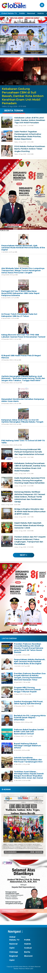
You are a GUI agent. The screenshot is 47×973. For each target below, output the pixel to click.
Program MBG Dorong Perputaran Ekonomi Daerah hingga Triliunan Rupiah (27, 689)
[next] (44, 83)
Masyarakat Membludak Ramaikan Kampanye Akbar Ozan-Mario (22, 400)
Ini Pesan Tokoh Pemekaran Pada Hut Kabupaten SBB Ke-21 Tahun (19, 315)
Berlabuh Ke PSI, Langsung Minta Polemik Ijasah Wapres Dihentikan (30, 718)
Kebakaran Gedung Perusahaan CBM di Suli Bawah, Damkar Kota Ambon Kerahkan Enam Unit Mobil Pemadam (22, 96)
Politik (22, 13)
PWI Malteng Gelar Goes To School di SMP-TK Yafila (23, 442)
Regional (13, 956)
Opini (11, 948)
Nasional (31, 13)
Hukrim (40, 13)
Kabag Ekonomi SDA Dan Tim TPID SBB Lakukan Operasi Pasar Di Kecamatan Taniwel (23, 336)
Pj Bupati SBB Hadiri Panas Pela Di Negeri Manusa (21, 357)
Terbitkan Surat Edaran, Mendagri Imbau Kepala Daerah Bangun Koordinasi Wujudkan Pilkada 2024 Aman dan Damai (29, 775)
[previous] (3, 83)
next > (23, 555)
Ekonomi (28, 956)
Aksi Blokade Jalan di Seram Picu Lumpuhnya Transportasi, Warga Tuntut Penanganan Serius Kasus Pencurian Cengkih (22, 270)
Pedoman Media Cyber (26, 968)
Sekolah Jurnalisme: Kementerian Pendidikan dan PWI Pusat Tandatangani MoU (28, 760)
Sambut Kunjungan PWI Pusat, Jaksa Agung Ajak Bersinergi (28, 703)
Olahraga (13, 952)
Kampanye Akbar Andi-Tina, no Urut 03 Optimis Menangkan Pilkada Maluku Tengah (22, 421)
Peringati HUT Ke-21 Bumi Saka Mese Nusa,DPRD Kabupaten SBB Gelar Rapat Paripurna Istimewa (20, 293)
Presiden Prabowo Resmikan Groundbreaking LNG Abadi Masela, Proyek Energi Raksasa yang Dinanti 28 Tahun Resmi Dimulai (28, 648)
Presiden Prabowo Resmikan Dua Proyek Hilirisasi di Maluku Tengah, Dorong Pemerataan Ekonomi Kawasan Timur (29, 676)
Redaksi (16, 968)
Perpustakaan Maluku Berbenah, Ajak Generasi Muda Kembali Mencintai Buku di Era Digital (29, 661)
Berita (27, 952)
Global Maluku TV (9, 13)
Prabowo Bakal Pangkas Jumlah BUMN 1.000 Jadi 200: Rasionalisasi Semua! (29, 732)
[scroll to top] (42, 969)
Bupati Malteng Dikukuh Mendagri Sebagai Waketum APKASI (27, 746)
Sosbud (27, 948)
